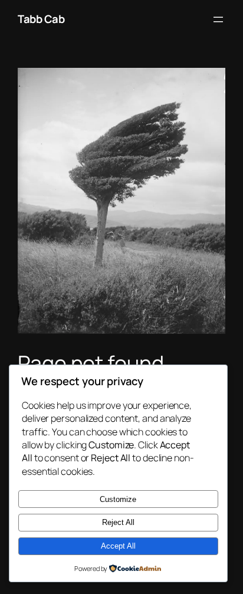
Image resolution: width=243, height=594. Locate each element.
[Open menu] (218, 19)
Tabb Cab (41, 19)
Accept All (118, 546)
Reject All (118, 522)
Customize (118, 499)
